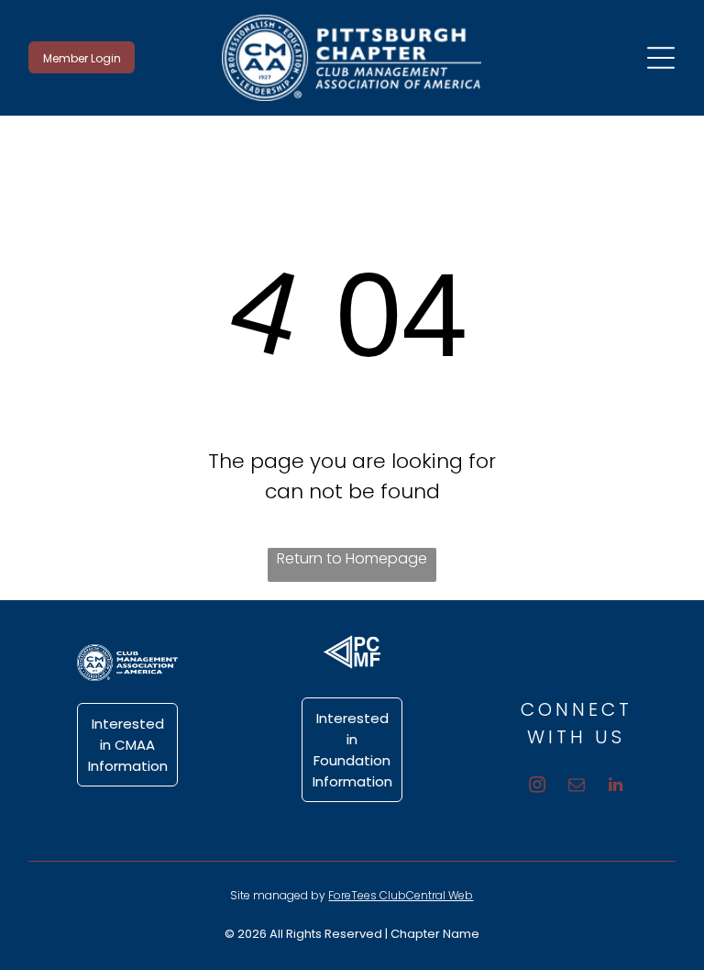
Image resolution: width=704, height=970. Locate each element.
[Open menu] (661, 58)
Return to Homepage (352, 558)
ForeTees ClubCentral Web (400, 895)
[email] (576, 787)
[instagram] (536, 787)
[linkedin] (615, 787)
